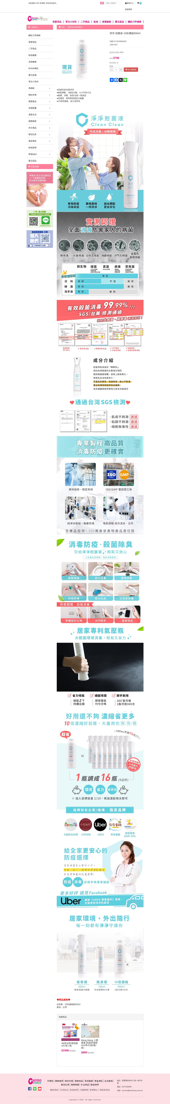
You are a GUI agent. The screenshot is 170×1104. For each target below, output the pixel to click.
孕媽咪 (31, 88)
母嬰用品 (57, 22)
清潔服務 (106, 22)
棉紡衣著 (32, 95)
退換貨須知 (105, 1089)
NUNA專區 (33, 68)
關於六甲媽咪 (134, 22)
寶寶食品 (32, 101)
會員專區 (128, 9)
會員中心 (130, 3)
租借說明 (32, 148)
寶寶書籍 (75, 1084)
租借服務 (32, 55)
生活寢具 (108, 1080)
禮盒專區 (32, 141)
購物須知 (54, 1089)
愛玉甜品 (119, 22)
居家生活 (32, 115)
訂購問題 (84, 1089)
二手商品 (85, 22)
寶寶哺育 (32, 121)
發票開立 (94, 1089)
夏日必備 (32, 75)
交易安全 (64, 1089)
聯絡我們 (95, 1084)
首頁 (62, 27)
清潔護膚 (32, 108)
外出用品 (32, 128)
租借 (96, 22)
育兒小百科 (71, 22)
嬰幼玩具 (32, 134)
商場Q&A (32, 154)
